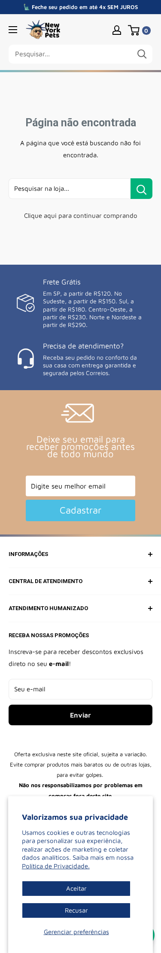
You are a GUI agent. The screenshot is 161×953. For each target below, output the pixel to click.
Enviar (80, 715)
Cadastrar (80, 510)
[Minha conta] (116, 29)
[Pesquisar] (141, 54)
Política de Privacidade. (56, 866)
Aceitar (76, 888)
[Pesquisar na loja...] (141, 188)
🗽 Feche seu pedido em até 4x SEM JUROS (80, 6)
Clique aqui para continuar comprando (80, 215)
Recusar (76, 910)
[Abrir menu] (13, 29)
